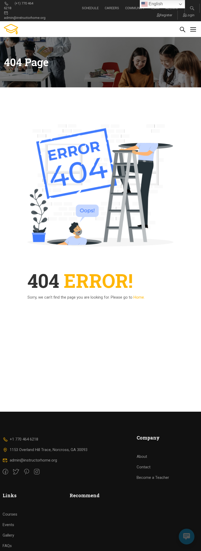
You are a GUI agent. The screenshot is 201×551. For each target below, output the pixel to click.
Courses (10, 514)
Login (190, 15)
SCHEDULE (90, 8)
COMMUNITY (134, 8)
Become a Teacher (153, 477)
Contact (143, 467)
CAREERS (112, 8)
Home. (139, 297)
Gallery (8, 535)
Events (8, 524)
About (142, 456)
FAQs (7, 545)
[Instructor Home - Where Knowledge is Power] (24, 29)
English (155, 4)
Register (166, 15)
